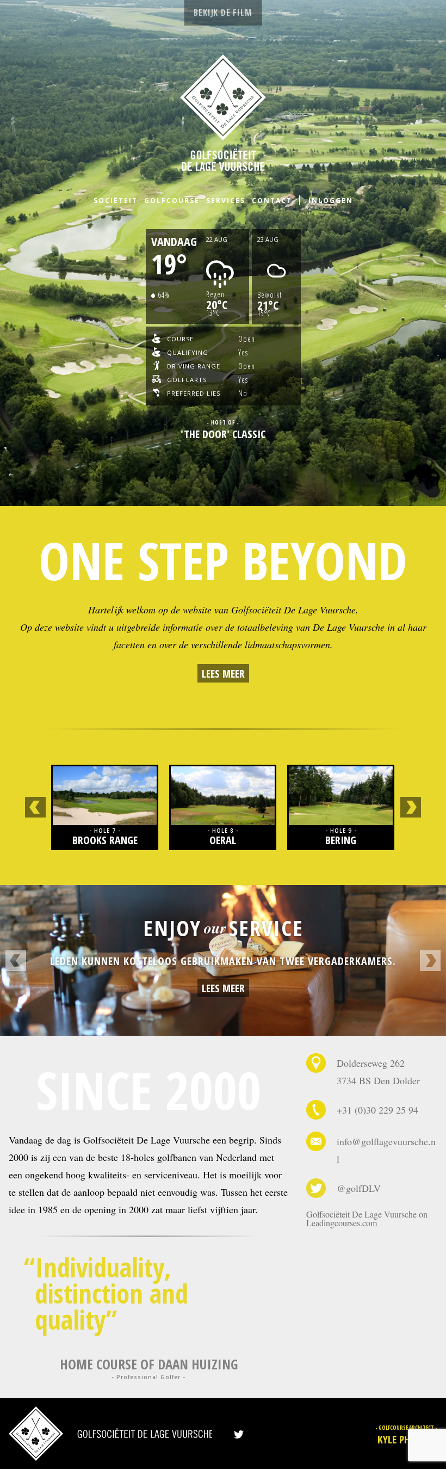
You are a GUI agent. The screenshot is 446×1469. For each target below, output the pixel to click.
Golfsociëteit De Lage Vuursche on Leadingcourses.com (367, 1218)
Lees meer (223, 673)
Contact (272, 200)
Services (225, 200)
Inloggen (330, 200)
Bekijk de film (223, 13)
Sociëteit (116, 200)
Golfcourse (172, 200)
